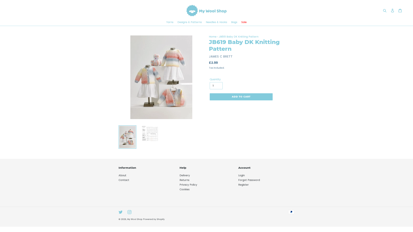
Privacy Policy (188, 185)
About (122, 175)
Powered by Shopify (154, 219)
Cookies (185, 189)
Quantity (215, 79)
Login (241, 175)
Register (243, 185)
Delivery (185, 175)
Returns (184, 180)
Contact (124, 180)
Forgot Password (249, 180)
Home (213, 37)
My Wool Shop (134, 219)
